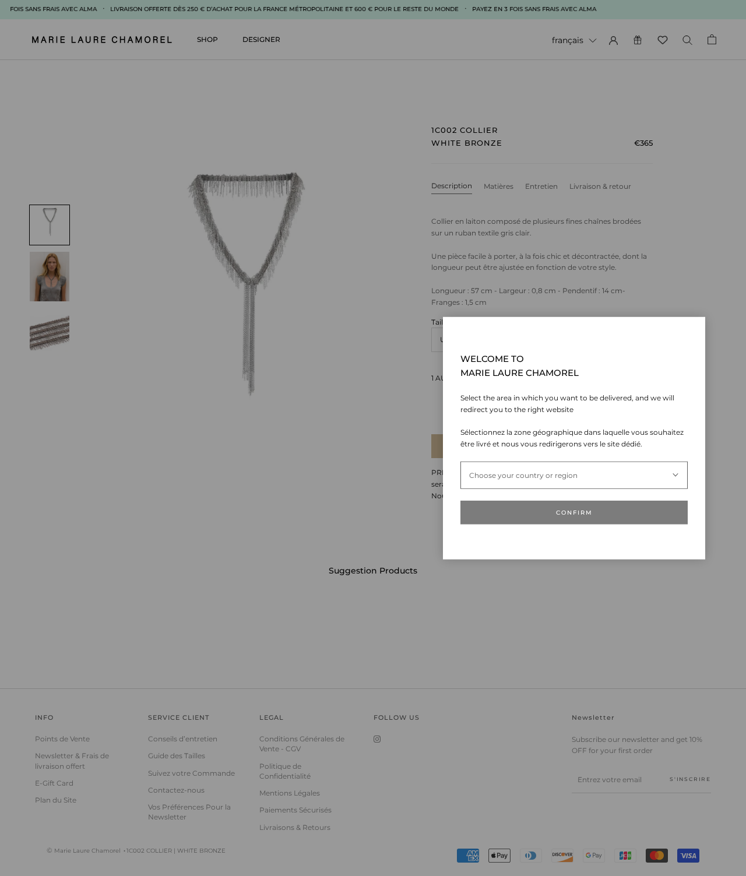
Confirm (574, 512)
